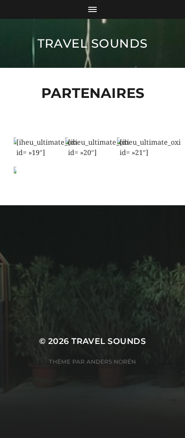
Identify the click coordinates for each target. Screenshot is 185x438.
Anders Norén (111, 361)
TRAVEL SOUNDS (92, 43)
